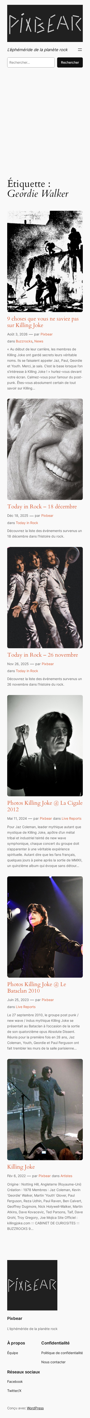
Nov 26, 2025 (18, 664)
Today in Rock (27, 523)
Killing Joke (21, 1167)
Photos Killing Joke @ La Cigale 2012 (45, 806)
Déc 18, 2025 (17, 515)
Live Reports (71, 818)
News (38, 341)
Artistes (66, 1176)
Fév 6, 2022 (16, 1176)
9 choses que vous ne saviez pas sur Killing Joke (43, 322)
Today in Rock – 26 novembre (42, 655)
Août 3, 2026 (17, 334)
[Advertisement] (45, 122)
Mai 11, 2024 (17, 818)
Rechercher (70, 62)
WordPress (35, 1408)
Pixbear (47, 334)
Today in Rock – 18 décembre (42, 507)
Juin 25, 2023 (18, 1000)
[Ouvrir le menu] (80, 50)
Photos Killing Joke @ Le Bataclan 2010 (36, 987)
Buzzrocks (24, 341)
